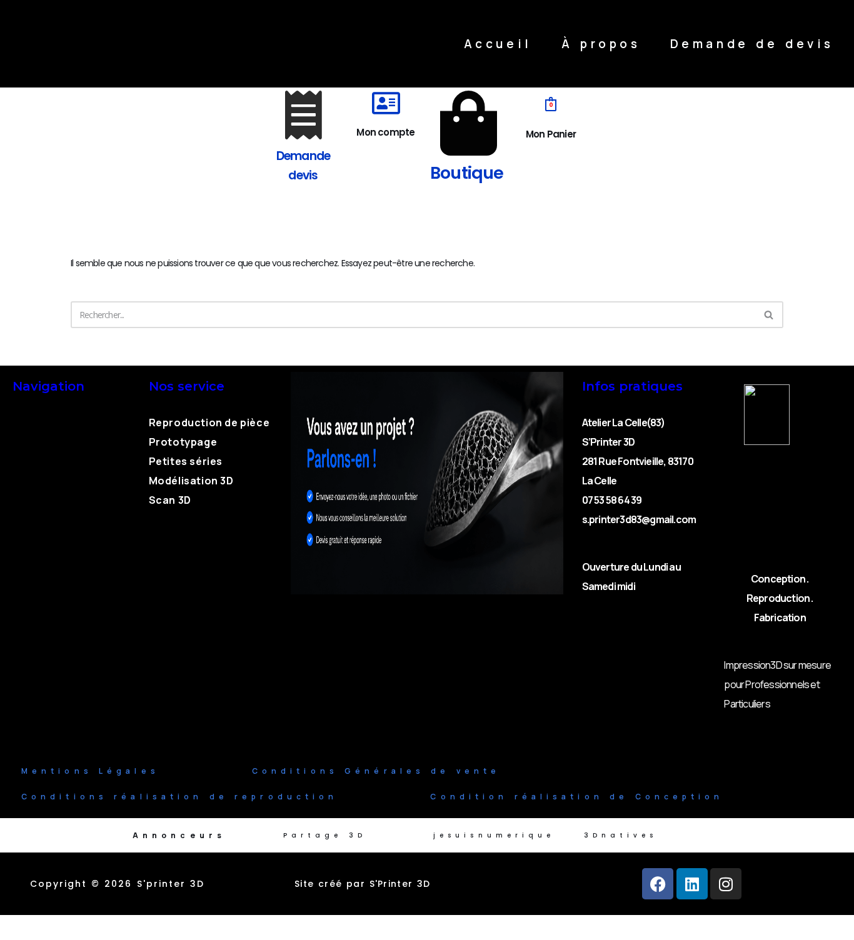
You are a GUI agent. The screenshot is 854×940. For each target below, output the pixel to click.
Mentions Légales (90, 771)
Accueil (498, 44)
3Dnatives (621, 835)
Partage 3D (325, 835)
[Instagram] (725, 883)
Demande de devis (752, 44)
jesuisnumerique (494, 835)
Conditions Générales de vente (376, 771)
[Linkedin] (692, 883)
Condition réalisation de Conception (576, 796)
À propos (601, 44)
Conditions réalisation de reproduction (179, 796)
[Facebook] (657, 883)
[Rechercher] (769, 314)
